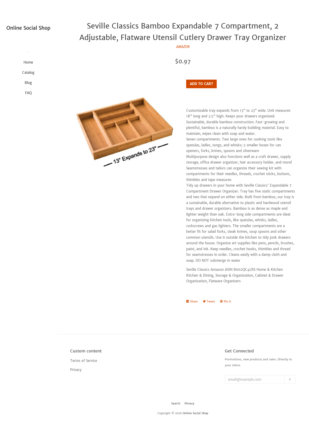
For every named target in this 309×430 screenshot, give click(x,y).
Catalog (28, 72)
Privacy (189, 403)
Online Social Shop (195, 413)
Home (28, 62)
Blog (28, 83)
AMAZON (183, 47)
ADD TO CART (201, 84)
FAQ (28, 93)
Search (175, 403)
